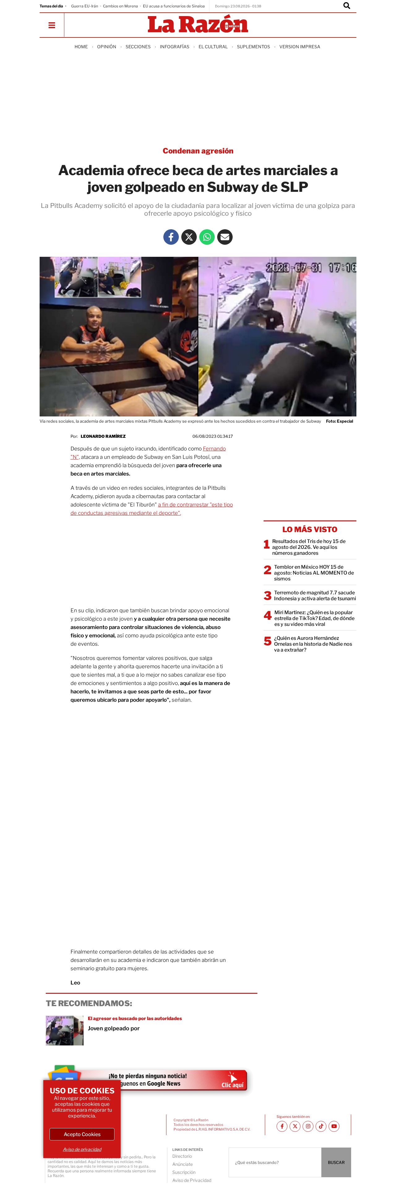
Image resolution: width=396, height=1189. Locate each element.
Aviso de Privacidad (191, 1180)
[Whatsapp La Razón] (207, 237)
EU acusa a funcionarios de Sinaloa (174, 6)
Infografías (174, 46)
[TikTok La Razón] (321, 1126)
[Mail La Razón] (225, 237)
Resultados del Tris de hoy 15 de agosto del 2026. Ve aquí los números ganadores (309, 547)
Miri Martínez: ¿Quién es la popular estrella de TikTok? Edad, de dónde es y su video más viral (314, 618)
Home (81, 46)
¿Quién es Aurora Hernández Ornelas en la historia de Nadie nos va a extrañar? (313, 644)
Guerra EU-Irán (84, 6)
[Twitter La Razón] (189, 237)
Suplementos (253, 46)
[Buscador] (346, 6)
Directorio (182, 1156)
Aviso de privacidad (82, 1149)
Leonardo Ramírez (103, 436)
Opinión (106, 46)
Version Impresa (299, 46)
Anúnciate (182, 1164)
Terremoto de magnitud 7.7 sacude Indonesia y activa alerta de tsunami (315, 595)
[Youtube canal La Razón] (334, 1126)
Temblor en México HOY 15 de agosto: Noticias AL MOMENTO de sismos (314, 573)
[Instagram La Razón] (308, 1126)
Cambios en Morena (120, 6)
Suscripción (184, 1172)
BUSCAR (336, 1162)
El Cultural (213, 46)
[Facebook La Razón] (171, 237)
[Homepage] (198, 24)
